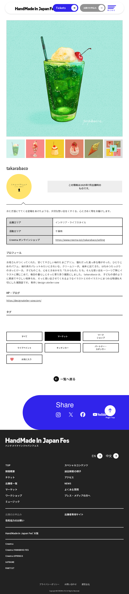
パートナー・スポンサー (101, 347)
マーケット (63, 336)
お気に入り (27, 359)
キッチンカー (63, 347)
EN (94, 456)
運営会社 (86, 584)
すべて (24, 336)
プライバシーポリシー (49, 584)
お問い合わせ (70, 584)
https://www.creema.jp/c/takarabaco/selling (80, 240)
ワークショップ (101, 336)
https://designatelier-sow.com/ (23, 300)
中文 (109, 456)
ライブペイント (24, 347)
